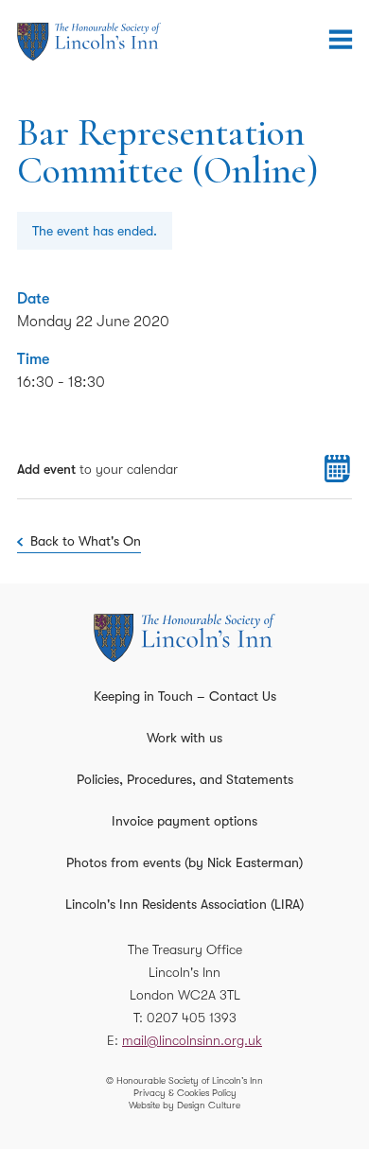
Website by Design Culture (184, 1105)
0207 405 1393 (192, 1017)
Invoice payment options (184, 820)
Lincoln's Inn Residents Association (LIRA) (184, 904)
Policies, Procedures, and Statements (185, 779)
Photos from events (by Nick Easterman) (184, 862)
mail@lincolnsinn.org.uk (192, 1040)
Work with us (184, 737)
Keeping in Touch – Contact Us (185, 696)
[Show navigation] (340, 40)
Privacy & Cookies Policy (185, 1093)
